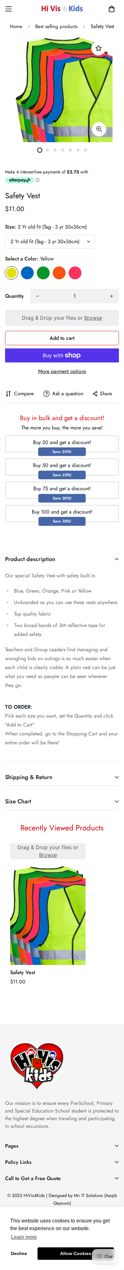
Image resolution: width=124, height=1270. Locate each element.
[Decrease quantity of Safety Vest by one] (37, 296)
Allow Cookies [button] (75, 1253)
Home (16, 26)
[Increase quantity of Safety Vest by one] (111, 296)
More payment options (62, 371)
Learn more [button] (24, 1237)
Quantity (14, 296)
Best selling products (56, 26)
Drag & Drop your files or (62, 318)
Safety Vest (22, 972)
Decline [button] (19, 1253)
